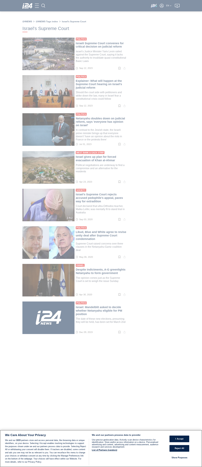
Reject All (179, 448)
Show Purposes (179, 457)
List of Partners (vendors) (104, 450)
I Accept (179, 439)
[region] (101, 448)
